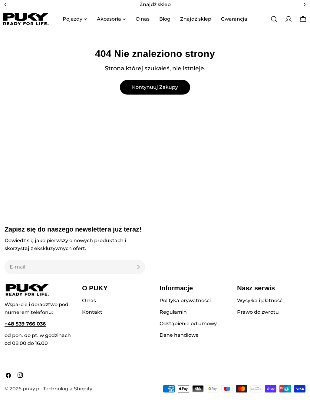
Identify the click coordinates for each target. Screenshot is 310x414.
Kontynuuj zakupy (155, 87)
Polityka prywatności (185, 300)
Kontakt (92, 312)
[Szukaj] (274, 19)
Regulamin (173, 312)
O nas (89, 300)
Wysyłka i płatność (259, 300)
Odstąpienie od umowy (188, 323)
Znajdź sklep (155, 4)
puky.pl (32, 389)
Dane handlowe (179, 335)
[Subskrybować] (138, 267)
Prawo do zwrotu (258, 312)
